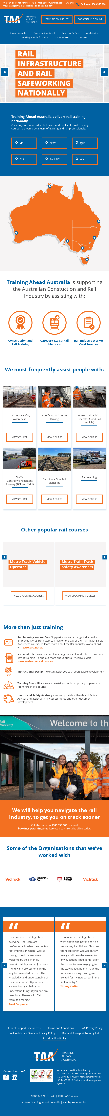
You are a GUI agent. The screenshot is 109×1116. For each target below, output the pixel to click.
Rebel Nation (79, 1102)
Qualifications (92, 33)
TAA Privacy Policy (91, 1028)
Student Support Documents (24, 1028)
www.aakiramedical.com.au (35, 661)
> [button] (104, 72)
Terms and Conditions (61, 1028)
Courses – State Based (44, 33)
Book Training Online (90, 19)
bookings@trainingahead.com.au (39, 828)
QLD (82, 143)
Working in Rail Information (35, 37)
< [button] (5, 72)
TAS (22, 159)
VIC (21, 143)
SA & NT (54, 159)
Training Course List (57, 19)
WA (82, 159)
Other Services (62, 37)
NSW (53, 143)
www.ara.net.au (33, 647)
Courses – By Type (70, 33)
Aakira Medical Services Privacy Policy (32, 1033)
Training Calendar (18, 33)
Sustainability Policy (54, 1038)
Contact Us (81, 37)
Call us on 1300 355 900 (93, 4)
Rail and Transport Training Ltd (80, 1033)
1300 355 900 (59, 825)
